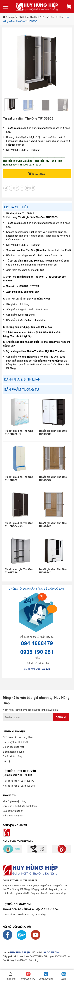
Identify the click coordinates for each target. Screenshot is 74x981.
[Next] (63, 63)
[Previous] (10, 63)
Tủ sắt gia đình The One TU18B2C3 (53, 524)
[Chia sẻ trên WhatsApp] (5, 188)
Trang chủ (10, 978)
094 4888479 (37, 643)
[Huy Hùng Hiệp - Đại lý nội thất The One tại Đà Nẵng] (37, 6)
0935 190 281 (37, 651)
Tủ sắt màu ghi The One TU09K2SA (19, 571)
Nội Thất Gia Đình (29, 17)
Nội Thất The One (55, 351)
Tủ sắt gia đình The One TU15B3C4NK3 (19, 524)
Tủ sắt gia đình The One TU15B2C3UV (19, 432)
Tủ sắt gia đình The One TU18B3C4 (53, 478)
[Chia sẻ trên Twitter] (16, 188)
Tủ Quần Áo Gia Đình (52, 17)
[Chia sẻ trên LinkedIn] (32, 188)
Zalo (63, 978)
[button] (6, 6)
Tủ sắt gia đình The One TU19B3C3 (53, 432)
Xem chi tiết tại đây (41, 327)
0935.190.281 (46, 978)
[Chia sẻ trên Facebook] (11, 188)
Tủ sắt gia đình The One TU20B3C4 (53, 571)
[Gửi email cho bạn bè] (22, 188)
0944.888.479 (28, 978)
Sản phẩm (13, 17)
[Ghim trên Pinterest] (27, 188)
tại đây (40, 269)
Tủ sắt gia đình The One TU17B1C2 (19, 478)
